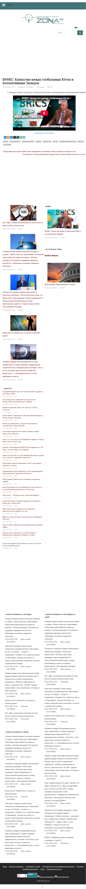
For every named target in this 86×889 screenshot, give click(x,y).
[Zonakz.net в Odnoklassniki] (70, 28)
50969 (62, 288)
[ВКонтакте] (5, 137)
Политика (40, 87)
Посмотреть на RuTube (44, 133)
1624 (15, 468)
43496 (20, 310)
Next (80, 218)
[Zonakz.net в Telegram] (67, 28)
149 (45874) (10, 759)
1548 (15, 537)
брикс (5, 141)
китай (55, 141)
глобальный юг (28, 141)
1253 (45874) (51, 644)
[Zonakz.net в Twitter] (57, 28)
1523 (15, 420)
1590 (15, 412)
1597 (15, 436)
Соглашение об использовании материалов (58, 866)
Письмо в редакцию (16, 866)
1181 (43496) (51, 672)
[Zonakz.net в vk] (73, 28)
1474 (15, 521)
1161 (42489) (51, 712)
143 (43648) (10, 721)
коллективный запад (68, 141)
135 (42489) (10, 826)
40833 (20, 339)
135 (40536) (10, 854)
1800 (15, 428)
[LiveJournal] (17, 137)
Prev (47, 218)
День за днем (26, 639)
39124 (62, 237)
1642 (15, 404)
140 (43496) (10, 787)
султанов (7, 145)
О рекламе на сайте (32, 866)
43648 (20, 229)
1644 (15, 476)
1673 (15, 497)
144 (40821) (10, 696)
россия (80, 141)
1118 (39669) (50, 833)
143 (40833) (10, 709)
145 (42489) (10, 669)
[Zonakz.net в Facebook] (60, 28)
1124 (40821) (51, 779)
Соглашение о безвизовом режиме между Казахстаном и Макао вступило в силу (53, 154)
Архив (5, 866)
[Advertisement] (43, 54)
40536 (20, 380)
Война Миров (51, 255)
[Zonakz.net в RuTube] (77, 28)
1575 (15, 396)
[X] (14, 137)
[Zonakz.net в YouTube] (63, 28)
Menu (9, 5)
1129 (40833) (51, 724)
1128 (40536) (51, 751)
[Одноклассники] (8, 137)
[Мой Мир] (11, 137)
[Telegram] (24, 137)
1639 (15, 513)
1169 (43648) (51, 684)
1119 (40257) (50, 806)
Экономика (25, 719)
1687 (15, 484)
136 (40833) (10, 799)
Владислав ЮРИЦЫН (25, 87)
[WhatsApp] (21, 137)
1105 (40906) (51, 846)
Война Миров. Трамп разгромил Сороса (60, 284)
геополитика (15, 141)
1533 (15, 460)
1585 (15, 505)
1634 (15, 452)
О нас (42, 869)
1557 (15, 444)
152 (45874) (10, 642)
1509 (15, 529)
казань (38, 141)
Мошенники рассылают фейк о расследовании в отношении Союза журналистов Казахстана (39, 151)
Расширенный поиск (54, 869)
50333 (50, 87)
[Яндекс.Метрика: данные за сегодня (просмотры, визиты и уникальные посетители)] (62, 877)
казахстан (47, 141)
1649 (15, 548)
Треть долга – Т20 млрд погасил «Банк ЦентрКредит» (21, 495)
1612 (15, 492)
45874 (20, 269)
